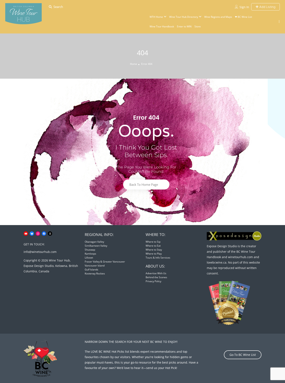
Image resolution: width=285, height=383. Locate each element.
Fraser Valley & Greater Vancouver (105, 261)
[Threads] (50, 233)
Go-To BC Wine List (243, 355)
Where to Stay (154, 249)
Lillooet (89, 257)
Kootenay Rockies (95, 273)
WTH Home (156, 17)
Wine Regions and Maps (218, 17)
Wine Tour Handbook (162, 26)
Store (197, 26)
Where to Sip (153, 241)
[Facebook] (44, 233)
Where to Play (154, 253)
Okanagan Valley (94, 241)
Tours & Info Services (158, 257)
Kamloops (90, 253)
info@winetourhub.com (40, 252)
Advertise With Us (156, 273)
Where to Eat (153, 245)
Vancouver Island (95, 265)
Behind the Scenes (156, 277)
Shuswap (90, 249)
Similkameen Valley (96, 245)
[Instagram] (38, 233)
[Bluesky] (32, 233)
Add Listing (267, 7)
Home (133, 64)
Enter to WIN (184, 26)
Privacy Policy (153, 281)
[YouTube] (26, 233)
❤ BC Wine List (243, 17)
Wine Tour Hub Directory (183, 17)
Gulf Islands (91, 269)
